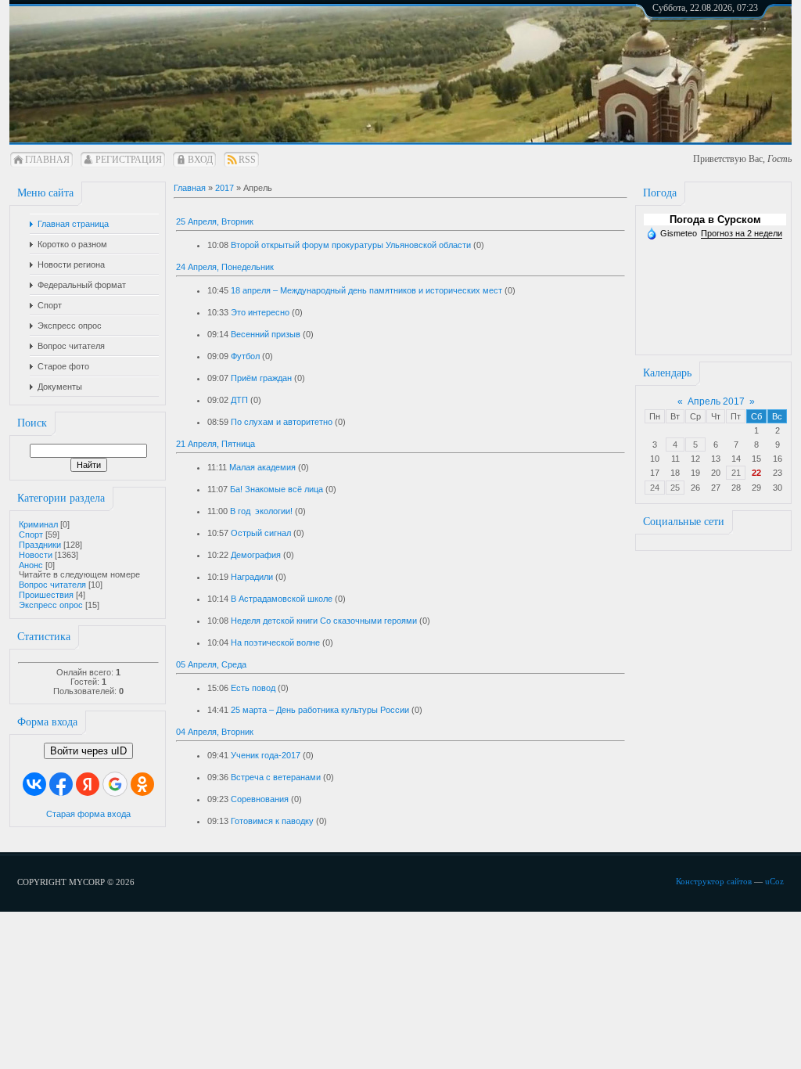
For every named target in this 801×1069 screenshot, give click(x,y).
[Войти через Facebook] (61, 784)
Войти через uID (88, 751)
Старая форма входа (88, 814)
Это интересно (260, 312)
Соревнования (260, 799)
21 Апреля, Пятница (215, 443)
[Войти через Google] (115, 784)
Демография (256, 555)
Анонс (31, 565)
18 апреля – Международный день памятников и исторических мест (366, 290)
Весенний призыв (265, 334)
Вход (200, 159)
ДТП (239, 400)
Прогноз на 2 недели (741, 233)
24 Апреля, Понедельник (225, 267)
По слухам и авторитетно (281, 422)
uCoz (774, 881)
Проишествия (46, 594)
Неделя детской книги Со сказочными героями (324, 620)
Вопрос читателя (52, 584)
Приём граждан (261, 378)
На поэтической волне (275, 642)
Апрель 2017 (716, 401)
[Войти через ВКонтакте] (34, 784)
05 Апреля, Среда (211, 664)
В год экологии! (261, 511)
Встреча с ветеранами (276, 777)
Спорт (31, 534)
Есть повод (253, 688)
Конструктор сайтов (714, 881)
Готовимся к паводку (272, 821)
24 (654, 487)
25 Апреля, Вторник (214, 221)
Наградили (252, 576)
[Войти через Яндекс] (87, 784)
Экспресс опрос (51, 605)
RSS (247, 159)
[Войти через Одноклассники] (142, 784)
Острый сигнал (261, 533)
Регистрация (128, 159)
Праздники (40, 544)
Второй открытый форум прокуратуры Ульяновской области (351, 245)
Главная (47, 159)
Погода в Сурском (715, 219)
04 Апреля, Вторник (214, 731)
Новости (35, 555)
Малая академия (262, 467)
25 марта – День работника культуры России (320, 709)
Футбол (245, 356)
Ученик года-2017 (265, 755)
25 (675, 487)
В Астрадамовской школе (281, 598)
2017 (224, 188)
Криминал (38, 524)
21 (736, 472)
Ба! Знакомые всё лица (276, 489)
